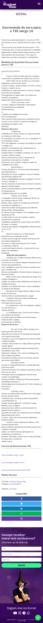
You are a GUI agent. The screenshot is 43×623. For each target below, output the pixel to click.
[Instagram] (19, 613)
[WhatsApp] (28, 613)
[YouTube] (15, 613)
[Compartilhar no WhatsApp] (22, 513)
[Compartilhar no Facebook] (22, 498)
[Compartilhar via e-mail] (22, 518)
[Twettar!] (22, 503)
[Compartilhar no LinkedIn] (22, 508)
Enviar (21, 565)
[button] (38, 618)
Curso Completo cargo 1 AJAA (13, 455)
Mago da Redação (12, 619)
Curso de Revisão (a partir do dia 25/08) (16, 470)
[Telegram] (24, 613)
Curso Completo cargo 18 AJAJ (13, 463)
